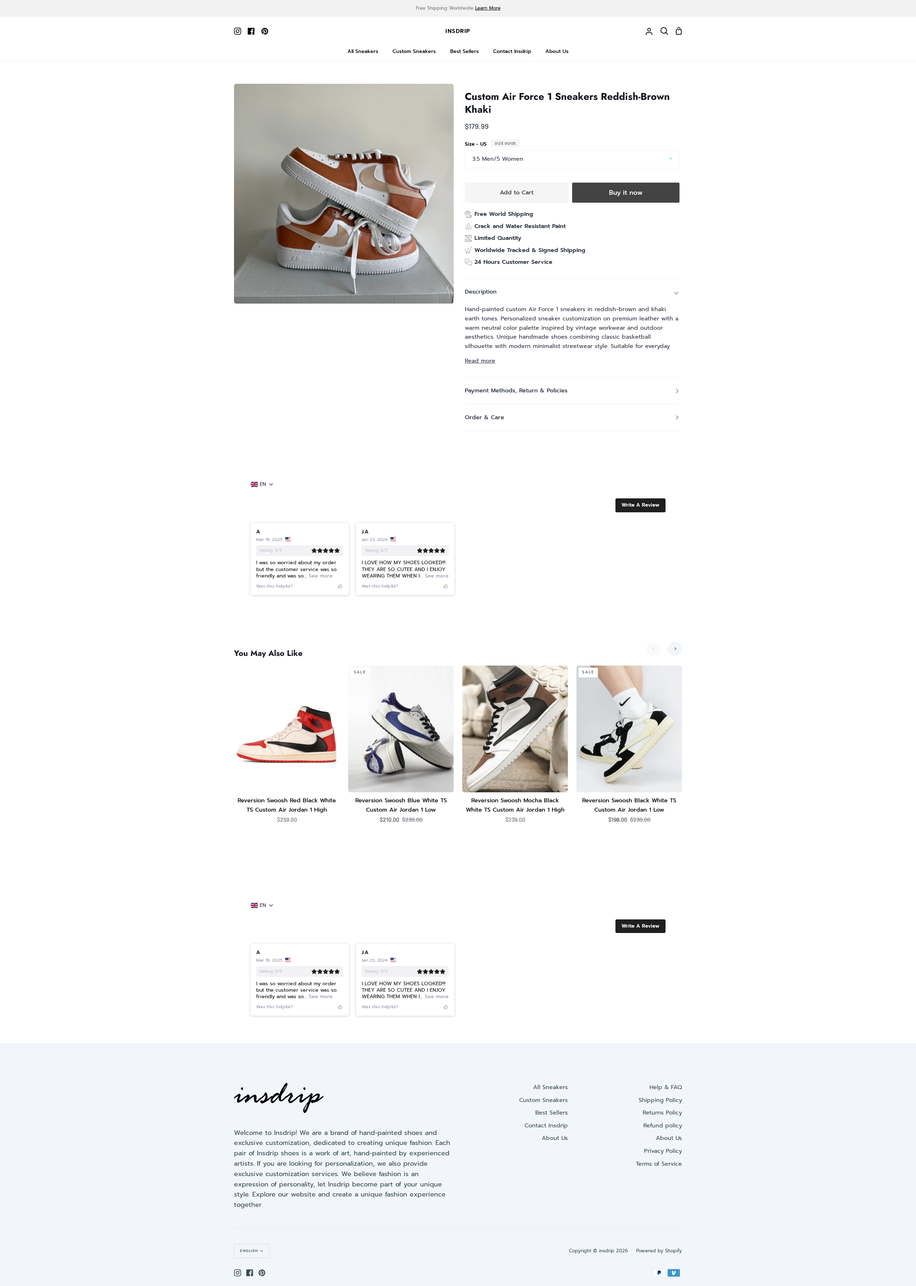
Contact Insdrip (546, 1125)
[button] (640, 505)
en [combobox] (263, 484)
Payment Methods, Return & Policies (516, 390)
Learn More (488, 8)
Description (481, 291)
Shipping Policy (660, 1100)
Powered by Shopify (659, 1250)
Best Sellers (551, 1112)
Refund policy (662, 1125)
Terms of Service (659, 1164)
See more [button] (320, 576)
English (249, 1250)
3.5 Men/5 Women (497, 159)
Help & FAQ (665, 1087)
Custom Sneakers (543, 1100)
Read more (480, 361)
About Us (555, 1138)
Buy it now (626, 193)
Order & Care (484, 417)
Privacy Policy (663, 1151)
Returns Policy (662, 1112)
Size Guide (505, 143)
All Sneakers (550, 1087)
